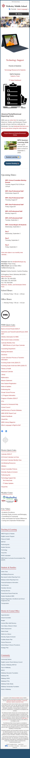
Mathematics (5, 377)
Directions (4, 354)
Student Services (5, 547)
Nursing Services (5, 590)
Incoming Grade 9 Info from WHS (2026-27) (14, 365)
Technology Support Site (8, 478)
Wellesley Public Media (7, 684)
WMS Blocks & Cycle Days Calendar (14, 345)
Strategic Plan (4, 647)
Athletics (3, 466)
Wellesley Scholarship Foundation (10, 686)
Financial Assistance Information (9, 582)
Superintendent (5, 615)
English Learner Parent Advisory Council (11, 662)
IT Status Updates (8, 483)
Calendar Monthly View (8, 343)
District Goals (4, 631)
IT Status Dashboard (15, 80)
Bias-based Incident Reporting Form (10, 577)
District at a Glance (6, 634)
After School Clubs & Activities (10, 340)
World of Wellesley (6, 689)
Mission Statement (6, 380)
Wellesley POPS (5, 678)
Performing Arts (5, 389)
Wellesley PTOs (5, 681)
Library (3, 374)
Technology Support (15, 60)
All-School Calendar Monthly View (11, 460)
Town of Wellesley (6, 667)
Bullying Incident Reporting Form (9, 579)
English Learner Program (7, 536)
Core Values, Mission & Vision (9, 626)
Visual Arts (4, 419)
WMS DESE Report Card (8, 413)
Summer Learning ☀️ (12, 157)
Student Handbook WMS (7, 596)
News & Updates (6, 386)
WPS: (14, 191)
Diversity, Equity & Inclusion (9, 472)
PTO (2, 401)
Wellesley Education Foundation (9, 673)
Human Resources (6, 642)
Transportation (5, 603)
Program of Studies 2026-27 (9, 398)
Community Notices (6, 659)
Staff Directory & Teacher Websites (11, 410)
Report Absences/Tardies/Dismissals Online (15, 134)
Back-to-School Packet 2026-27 (10, 329)
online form (13, 120)
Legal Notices (21, 744)
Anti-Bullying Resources (8, 463)
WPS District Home (16, 1)
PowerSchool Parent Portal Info (9, 593)
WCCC (3, 670)
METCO (3, 541)
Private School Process (8, 392)
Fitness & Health (6, 368)
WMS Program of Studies (7, 533)
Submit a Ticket (15, 76)
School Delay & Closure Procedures (10, 645)
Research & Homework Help (9, 404)
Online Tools (4, 571)
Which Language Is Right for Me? (11, 425)
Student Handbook (6, 416)
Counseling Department (8, 348)
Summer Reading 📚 (12, 163)
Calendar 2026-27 (6, 454)
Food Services (5, 585)
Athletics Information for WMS (10, 337)
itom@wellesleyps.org (19, 261)
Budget (3, 620)
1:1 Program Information (8, 395)
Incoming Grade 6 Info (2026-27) (10, 362)
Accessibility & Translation (13, 746)
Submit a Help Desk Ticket (17, 702)
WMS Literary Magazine (8, 422)
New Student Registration (8, 383)
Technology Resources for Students (15, 70)
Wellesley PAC (5, 675)
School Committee (6, 617)
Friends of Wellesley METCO (8, 664)
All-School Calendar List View (10, 457)
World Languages (5, 555)
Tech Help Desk (7, 480)
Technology (4, 550)
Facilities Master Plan (6, 639)
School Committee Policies (9, 469)
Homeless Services (6, 588)
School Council (5, 407)
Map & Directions (6, 276)
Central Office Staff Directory (8, 623)
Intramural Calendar (7, 371)
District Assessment (6, 628)
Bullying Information (7, 351)
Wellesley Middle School (16, 6)
